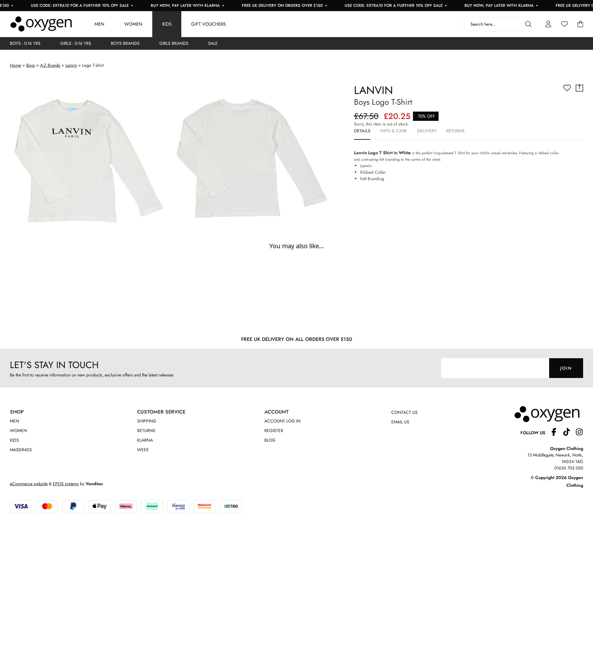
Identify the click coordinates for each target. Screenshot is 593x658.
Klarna (145, 440)
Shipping (146, 421)
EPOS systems (66, 484)
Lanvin (71, 65)
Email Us (400, 422)
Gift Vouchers (208, 24)
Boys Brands (125, 43)
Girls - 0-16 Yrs (75, 43)
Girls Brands (173, 43)
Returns (146, 430)
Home (15, 65)
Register (273, 430)
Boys (30, 65)
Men (99, 24)
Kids (166, 24)
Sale (213, 43)
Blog (269, 440)
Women (133, 24)
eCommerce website (29, 484)
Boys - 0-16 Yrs (25, 43)
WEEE (143, 450)
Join (566, 368)
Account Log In (282, 421)
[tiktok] (569, 433)
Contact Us (404, 412)
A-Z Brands (50, 65)
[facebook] (556, 433)
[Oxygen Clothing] (41, 24)
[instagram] (579, 433)
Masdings (21, 450)
